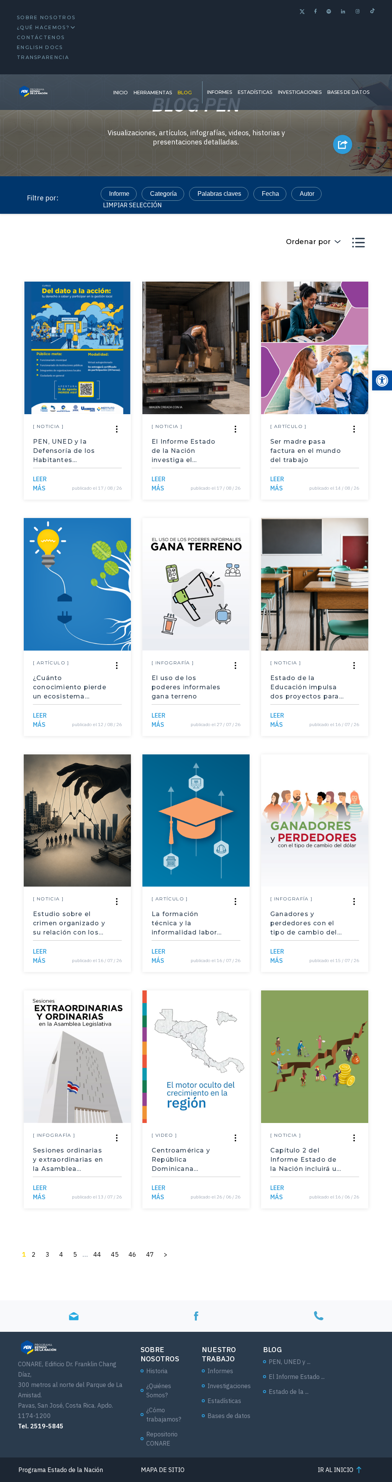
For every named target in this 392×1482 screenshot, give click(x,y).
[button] (382, 380)
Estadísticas (255, 92)
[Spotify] (329, 11)
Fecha (270, 193)
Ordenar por (308, 242)
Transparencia (43, 57)
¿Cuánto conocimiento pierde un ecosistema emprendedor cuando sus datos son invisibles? (69, 687)
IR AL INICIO (335, 1470)
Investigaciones (300, 92)
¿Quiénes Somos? (158, 1390)
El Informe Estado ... (297, 1376)
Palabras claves (219, 193)
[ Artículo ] (288, 426)
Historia (157, 1371)
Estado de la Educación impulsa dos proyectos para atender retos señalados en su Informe (304, 687)
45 (115, 1254)
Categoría (163, 193)
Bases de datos (348, 92)
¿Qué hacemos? (43, 27)
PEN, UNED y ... (289, 1362)
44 (97, 1254)
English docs (40, 47)
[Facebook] (315, 11)
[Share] (117, 429)
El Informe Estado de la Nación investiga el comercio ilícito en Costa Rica (184, 451)
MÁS (40, 483)
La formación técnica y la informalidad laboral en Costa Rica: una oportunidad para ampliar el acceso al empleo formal (187, 923)
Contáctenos (41, 37)
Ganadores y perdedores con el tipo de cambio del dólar (303, 923)
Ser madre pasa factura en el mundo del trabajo (305, 451)
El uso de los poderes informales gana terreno (186, 687)
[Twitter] (302, 12)
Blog (185, 92)
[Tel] (318, 1316)
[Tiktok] (372, 12)
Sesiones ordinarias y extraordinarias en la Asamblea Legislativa (68, 1160)
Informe (119, 193)
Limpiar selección (132, 205)
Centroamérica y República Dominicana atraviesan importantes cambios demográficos (181, 1160)
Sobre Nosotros (46, 17)
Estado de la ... (289, 1391)
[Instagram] (358, 11)
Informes (219, 92)
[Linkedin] (343, 11)
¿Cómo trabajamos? (163, 1414)
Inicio (120, 92)
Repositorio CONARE (162, 1438)
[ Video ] (164, 1135)
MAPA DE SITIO (163, 1470)
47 (150, 1254)
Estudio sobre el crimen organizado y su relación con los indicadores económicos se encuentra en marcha (69, 923)
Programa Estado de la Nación (60, 1470)
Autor (307, 193)
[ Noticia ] (48, 426)
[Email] (73, 1316)
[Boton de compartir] (342, 144)
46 (132, 1254)
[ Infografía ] (173, 663)
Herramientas (153, 92)
